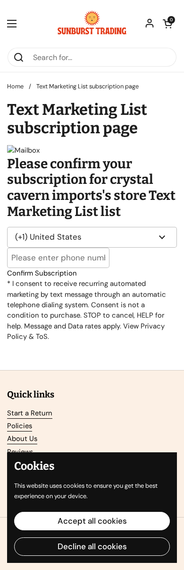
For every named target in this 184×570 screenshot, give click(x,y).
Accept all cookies (92, 521)
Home (15, 86)
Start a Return (29, 413)
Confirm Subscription (42, 273)
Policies (19, 426)
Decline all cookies (92, 546)
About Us (22, 438)
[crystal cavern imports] (92, 24)
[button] (167, 23)
